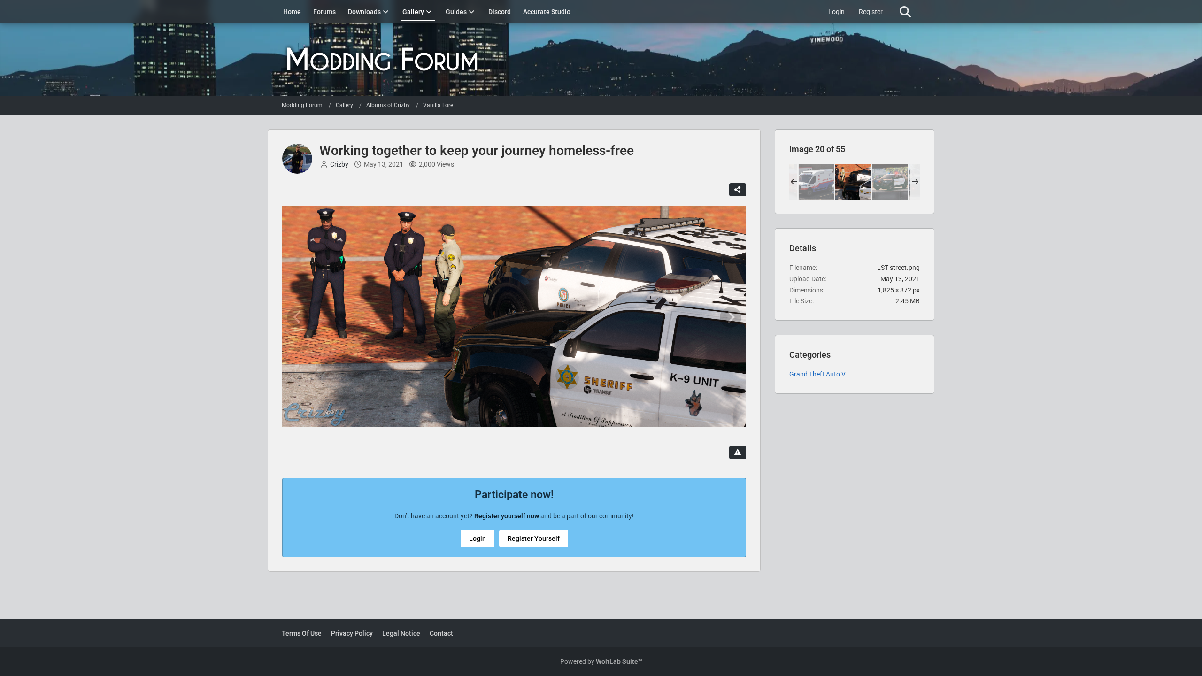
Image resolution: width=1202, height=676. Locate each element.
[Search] (905, 11)
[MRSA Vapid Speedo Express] (816, 182)
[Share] (737, 189)
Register (871, 11)
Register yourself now (506, 516)
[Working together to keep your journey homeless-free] (853, 182)
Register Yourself (534, 538)
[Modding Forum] (601, 60)
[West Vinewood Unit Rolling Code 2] (890, 182)
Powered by (601, 661)
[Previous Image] (297, 317)
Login (836, 11)
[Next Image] (730, 317)
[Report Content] (737, 452)
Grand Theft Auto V (817, 374)
